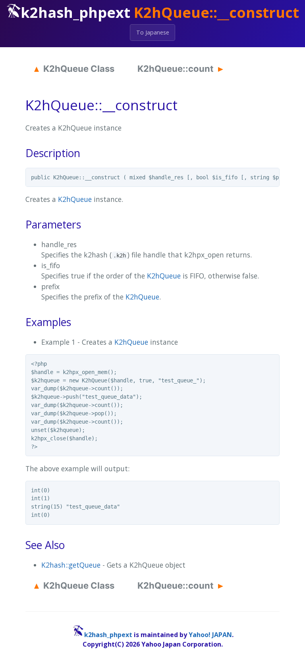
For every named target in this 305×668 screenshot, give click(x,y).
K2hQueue (75, 199)
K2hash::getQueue (70, 565)
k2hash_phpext (108, 634)
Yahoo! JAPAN (210, 634)
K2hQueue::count (175, 68)
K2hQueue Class (78, 68)
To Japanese (152, 32)
